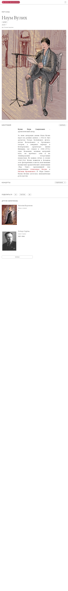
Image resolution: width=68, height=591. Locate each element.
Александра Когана (38, 169)
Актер (5, 22)
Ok (29, 194)
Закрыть (62, 125)
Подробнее (59, 182)
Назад (17, 257)
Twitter (22, 194)
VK (15, 194)
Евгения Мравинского (26, 171)
